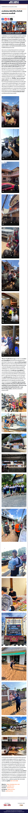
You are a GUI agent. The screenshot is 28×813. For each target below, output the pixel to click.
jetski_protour (11, 789)
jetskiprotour (11, 786)
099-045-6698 (14, 781)
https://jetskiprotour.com (13, 784)
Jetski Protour (10, 787)
